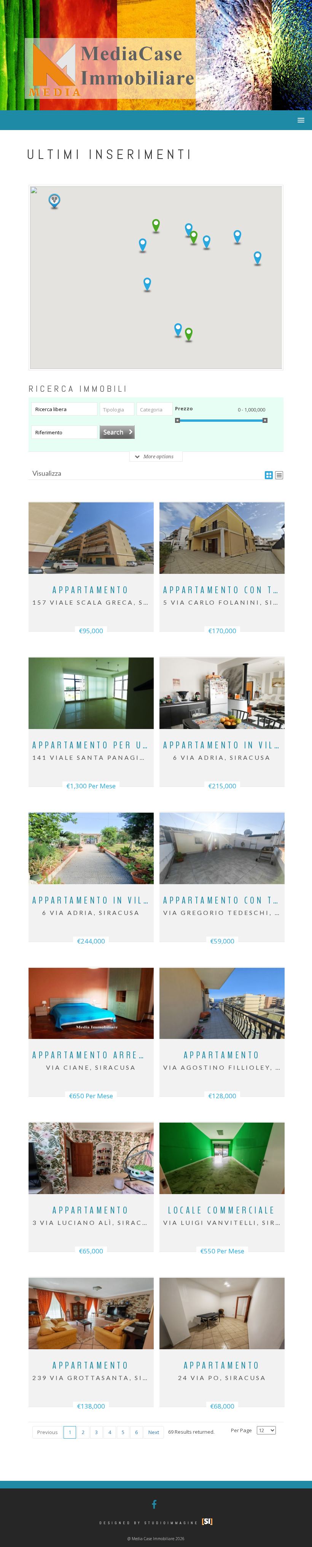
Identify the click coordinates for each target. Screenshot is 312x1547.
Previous (47, 1432)
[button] (142, 246)
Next (153, 1432)
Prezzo (184, 408)
